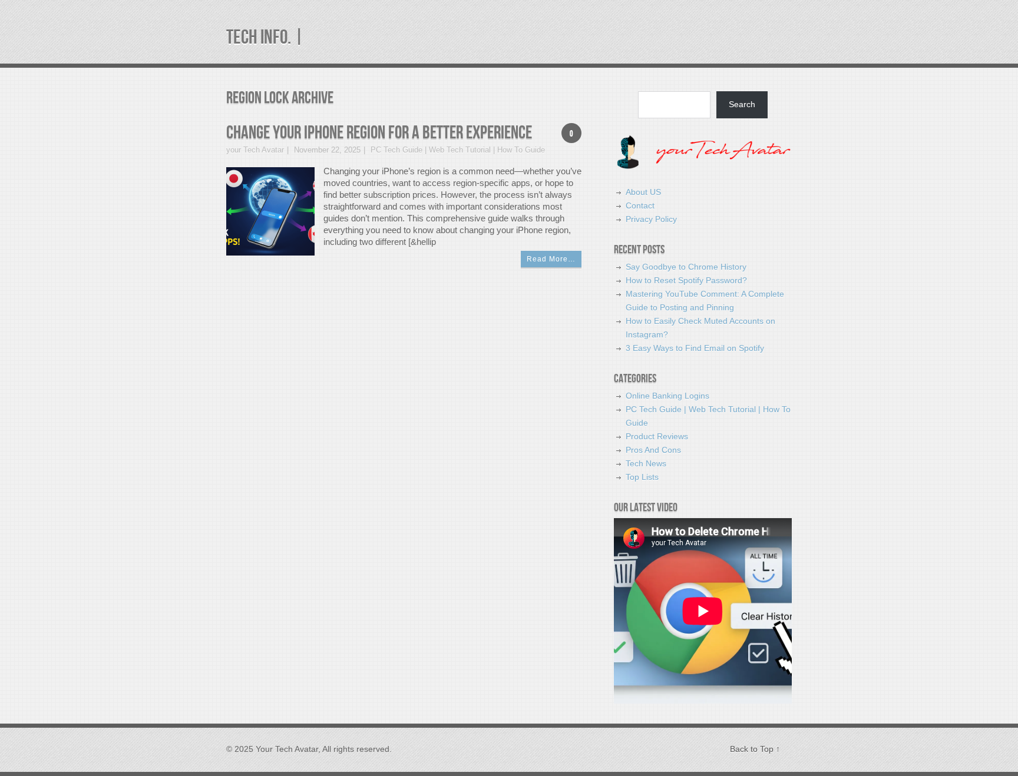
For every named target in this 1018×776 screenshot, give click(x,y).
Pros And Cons (653, 450)
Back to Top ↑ (755, 749)
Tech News (646, 463)
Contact (640, 205)
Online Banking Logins (667, 395)
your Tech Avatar (255, 149)
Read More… (551, 259)
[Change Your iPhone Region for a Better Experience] (270, 210)
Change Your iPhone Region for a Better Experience (379, 133)
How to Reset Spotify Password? (686, 280)
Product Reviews (657, 436)
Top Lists (642, 477)
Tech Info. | (265, 37)
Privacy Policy (651, 219)
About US (643, 192)
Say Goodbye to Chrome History (686, 266)
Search (742, 104)
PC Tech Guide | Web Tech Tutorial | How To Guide (458, 149)
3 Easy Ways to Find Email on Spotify (695, 348)
